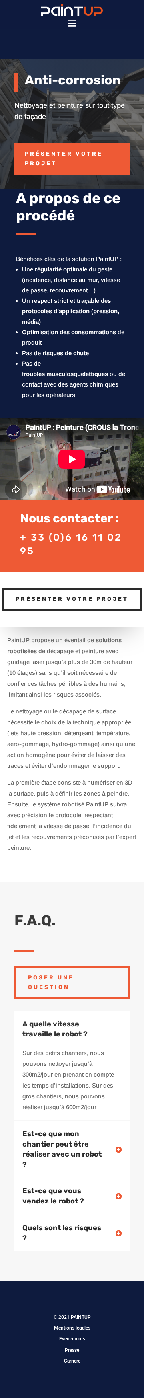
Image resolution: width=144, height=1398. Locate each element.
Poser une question (51, 982)
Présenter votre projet (64, 158)
